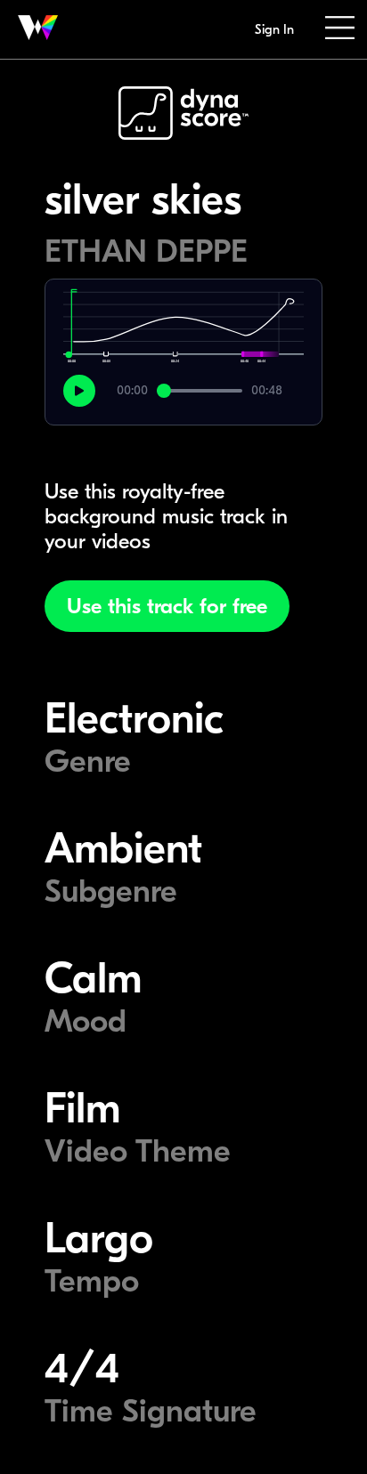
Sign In (274, 29)
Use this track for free (167, 606)
